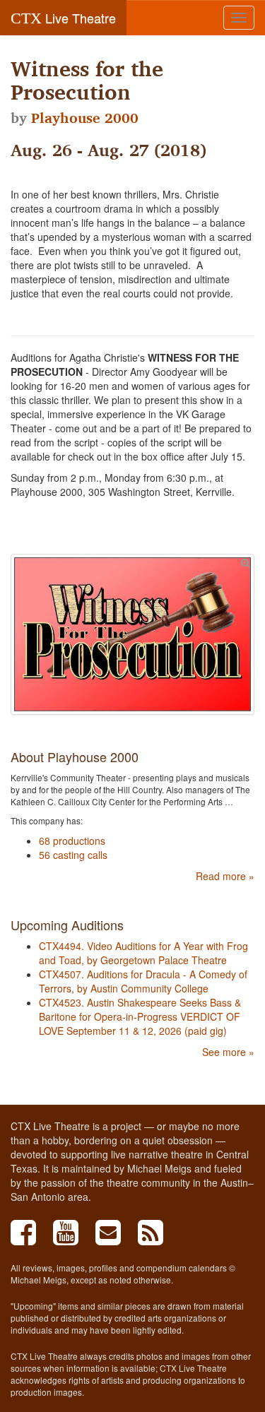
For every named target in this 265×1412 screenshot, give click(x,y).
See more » (228, 1052)
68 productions (72, 840)
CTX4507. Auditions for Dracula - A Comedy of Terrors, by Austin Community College (143, 981)
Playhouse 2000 (85, 118)
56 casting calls (73, 855)
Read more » (225, 876)
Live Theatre (63, 17)
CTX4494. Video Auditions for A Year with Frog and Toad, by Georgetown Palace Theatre (143, 953)
